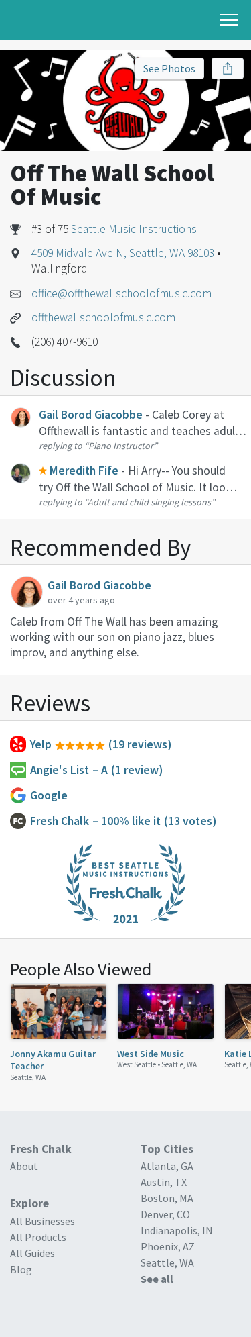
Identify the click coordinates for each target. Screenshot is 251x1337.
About (24, 1166)
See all (157, 1278)
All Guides (32, 1253)
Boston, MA (167, 1198)
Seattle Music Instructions (134, 228)
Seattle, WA (28, 1077)
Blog (21, 1269)
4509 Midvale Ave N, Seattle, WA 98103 (122, 253)
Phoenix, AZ (168, 1246)
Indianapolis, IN (177, 1230)
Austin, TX (164, 1182)
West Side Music (150, 1054)
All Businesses (42, 1221)
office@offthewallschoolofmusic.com (121, 293)
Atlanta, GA (167, 1166)
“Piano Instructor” (120, 446)
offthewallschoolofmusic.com (103, 317)
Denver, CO (165, 1214)
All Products (38, 1237)
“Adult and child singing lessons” (149, 502)
